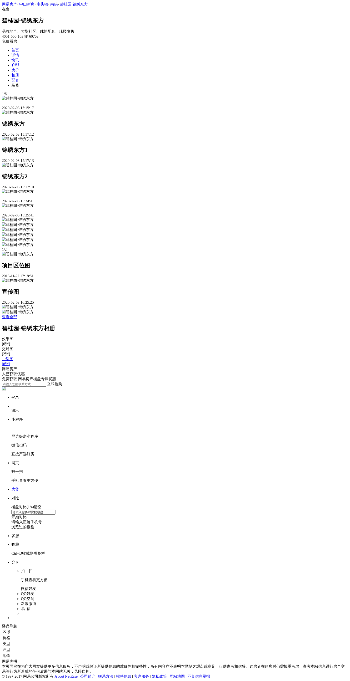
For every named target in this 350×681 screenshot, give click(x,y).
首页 (15, 50)
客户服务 (141, 676)
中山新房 (27, 4)
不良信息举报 (198, 676)
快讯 (15, 60)
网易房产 (9, 4)
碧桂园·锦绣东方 (74, 4)
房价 (15, 70)
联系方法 (105, 676)
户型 (15, 65)
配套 (15, 80)
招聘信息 (123, 676)
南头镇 (42, 4)
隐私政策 (159, 676)
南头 (54, 4)
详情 (15, 55)
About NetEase (66, 676)
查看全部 (9, 317)
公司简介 (87, 676)
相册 (15, 75)
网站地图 (177, 676)
